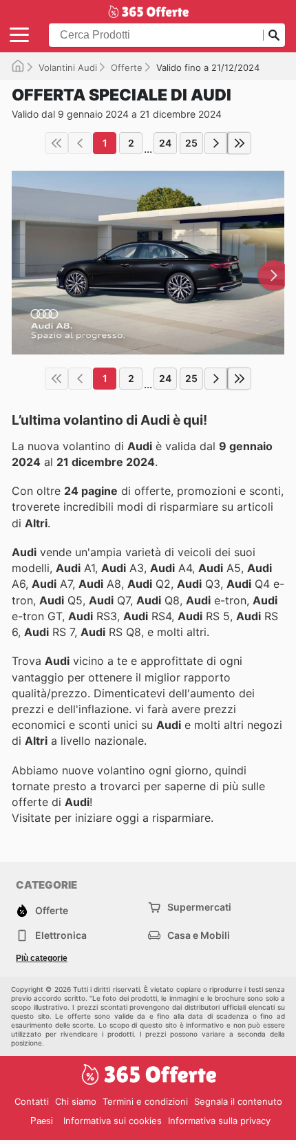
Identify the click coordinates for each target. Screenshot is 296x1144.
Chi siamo (75, 1101)
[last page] (239, 143)
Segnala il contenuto (238, 1101)
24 (165, 143)
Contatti (31, 1101)
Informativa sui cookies (112, 1120)
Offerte (126, 67)
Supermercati (199, 907)
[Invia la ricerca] (274, 35)
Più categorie (41, 958)
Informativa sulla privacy (219, 1120)
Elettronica (61, 935)
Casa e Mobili (198, 935)
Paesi (41, 1121)
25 (191, 143)
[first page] (56, 143)
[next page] (216, 143)
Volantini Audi (68, 67)
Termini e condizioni (145, 1101)
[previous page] (80, 143)
